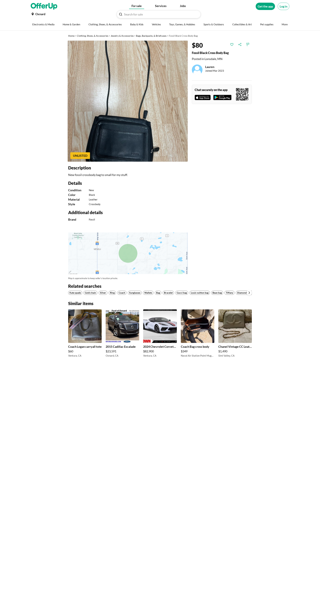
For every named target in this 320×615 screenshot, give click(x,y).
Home (71, 35)
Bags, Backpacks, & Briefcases (151, 35)
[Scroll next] (249, 292)
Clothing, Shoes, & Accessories (92, 35)
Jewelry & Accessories (122, 35)
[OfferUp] (44, 6)
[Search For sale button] (120, 14)
